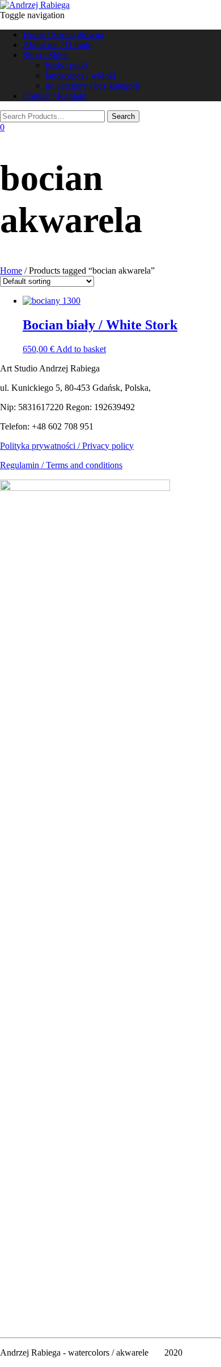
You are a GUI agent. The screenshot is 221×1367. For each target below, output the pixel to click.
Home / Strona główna (63, 34)
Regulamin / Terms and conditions (61, 465)
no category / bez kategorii (92, 85)
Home (11, 270)
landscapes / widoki (80, 75)
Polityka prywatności (37, 446)
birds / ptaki (66, 65)
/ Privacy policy (104, 446)
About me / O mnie (57, 44)
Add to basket (81, 349)
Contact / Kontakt (54, 96)
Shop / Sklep (46, 55)
